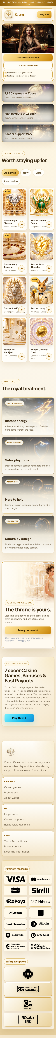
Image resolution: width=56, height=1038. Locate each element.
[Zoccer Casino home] (28, 751)
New (26, 172)
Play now (44, 14)
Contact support (14, 819)
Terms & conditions (15, 841)
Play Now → (19, 718)
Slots (38, 172)
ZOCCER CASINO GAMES (28, 65)
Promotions (11, 792)
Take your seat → (28, 630)
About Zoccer (12, 797)
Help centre (11, 814)
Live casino (11, 181)
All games (10, 172)
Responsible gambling (17, 824)
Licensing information (17, 851)
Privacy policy (12, 846)
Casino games (12, 787)
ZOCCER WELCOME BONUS (28, 58)
